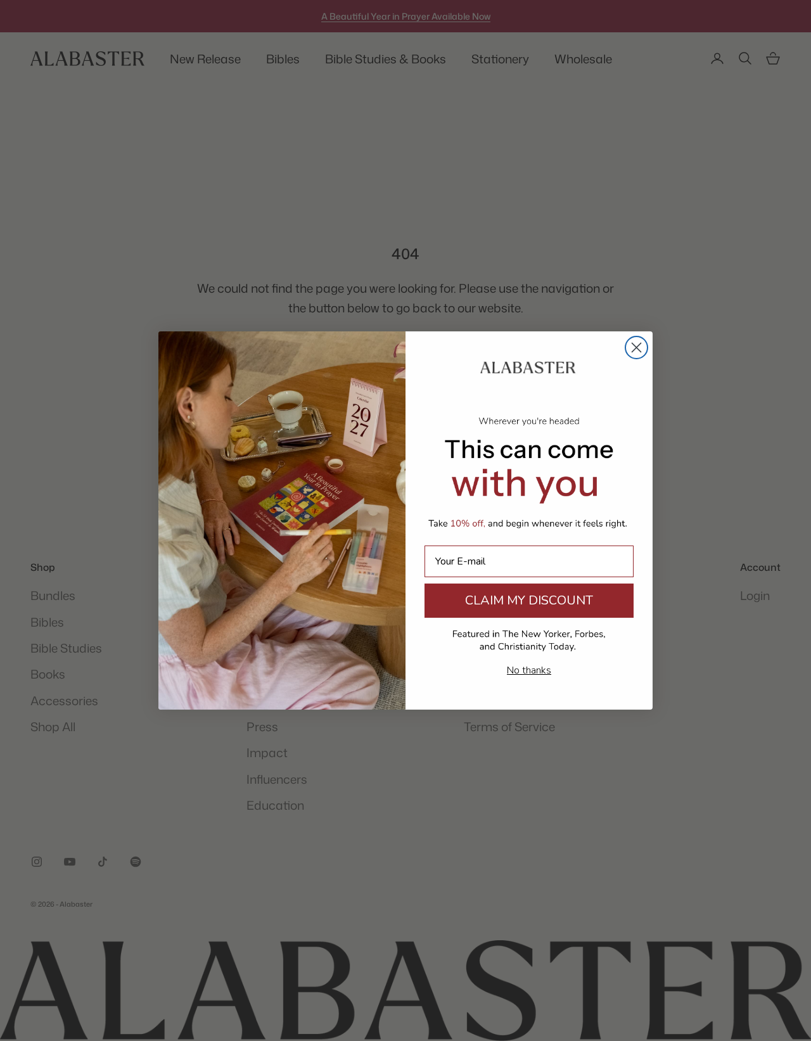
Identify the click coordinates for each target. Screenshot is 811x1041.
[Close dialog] (636, 347)
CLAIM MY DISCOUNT (529, 600)
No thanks (529, 670)
